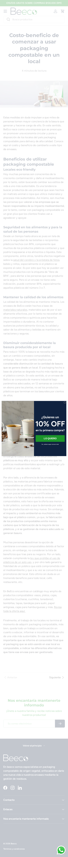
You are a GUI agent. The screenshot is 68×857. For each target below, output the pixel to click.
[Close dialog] (65, 402)
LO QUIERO (50, 438)
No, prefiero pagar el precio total (50, 444)
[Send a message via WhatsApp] (61, 850)
